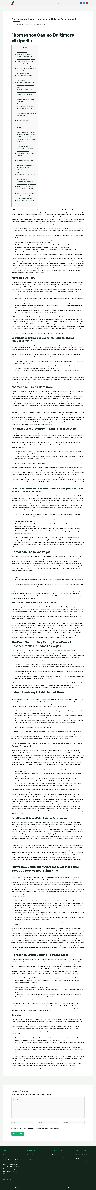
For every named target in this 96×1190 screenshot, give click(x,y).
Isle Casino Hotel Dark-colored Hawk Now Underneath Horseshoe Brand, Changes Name (26, 196)
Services (41, 3)
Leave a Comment (16, 24)
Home (30, 3)
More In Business (22, 52)
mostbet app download (56, 333)
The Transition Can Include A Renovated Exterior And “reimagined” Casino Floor (25, 167)
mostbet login (40, 272)
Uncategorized (27, 24)
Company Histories (22, 120)
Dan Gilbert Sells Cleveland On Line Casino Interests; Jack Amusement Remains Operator (26, 56)
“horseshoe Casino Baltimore (25, 61)
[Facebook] (4, 1180)
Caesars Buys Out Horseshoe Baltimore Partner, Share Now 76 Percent (26, 125)
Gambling (19, 118)
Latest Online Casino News (24, 89)
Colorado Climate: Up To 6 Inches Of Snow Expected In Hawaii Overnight (26, 94)
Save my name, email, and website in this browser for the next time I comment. (37, 1128)
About (35, 3)
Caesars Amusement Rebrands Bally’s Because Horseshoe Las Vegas (26, 189)
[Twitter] (7, 1180)
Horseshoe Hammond (23, 146)
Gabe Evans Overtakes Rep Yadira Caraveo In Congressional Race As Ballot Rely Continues (26, 71)
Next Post (83, 1080)
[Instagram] (11, 1180)
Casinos (19, 172)
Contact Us (49, 3)
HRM (53, 1154)
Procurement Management (60, 1157)
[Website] (73, 1123)
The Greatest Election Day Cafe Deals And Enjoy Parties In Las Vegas (25, 85)
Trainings (56, 3)
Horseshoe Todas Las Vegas (24, 75)
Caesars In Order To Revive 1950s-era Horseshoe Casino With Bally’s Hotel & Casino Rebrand (26, 134)
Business (19, 129)
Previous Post (14, 1080)
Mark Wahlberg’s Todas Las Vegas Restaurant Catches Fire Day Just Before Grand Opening (26, 177)
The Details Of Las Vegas (24, 158)
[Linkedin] (14, 1180)
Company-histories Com (24, 144)
